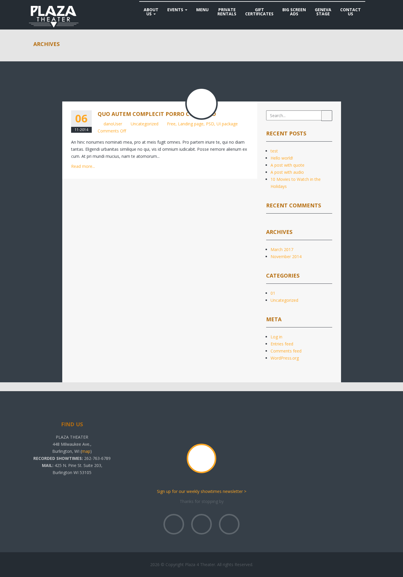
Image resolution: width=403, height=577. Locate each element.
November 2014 (286, 256)
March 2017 (282, 249)
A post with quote (287, 165)
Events (175, 9)
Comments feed (286, 351)
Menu (202, 9)
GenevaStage (323, 12)
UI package (227, 124)
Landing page (191, 124)
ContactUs (350, 12)
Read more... (83, 166)
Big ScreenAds (294, 12)
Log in (276, 337)
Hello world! (282, 158)
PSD (210, 124)
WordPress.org (285, 358)
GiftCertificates (259, 12)
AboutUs (151, 12)
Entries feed (282, 344)
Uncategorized (144, 124)
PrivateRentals (226, 12)
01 (273, 293)
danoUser (113, 124)
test (274, 151)
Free (171, 124)
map (86, 451)
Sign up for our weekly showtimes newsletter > (201, 491)
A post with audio (287, 172)
